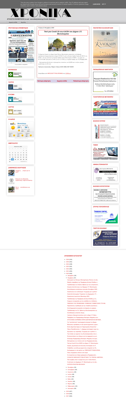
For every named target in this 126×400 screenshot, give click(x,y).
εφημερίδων (25, 64)
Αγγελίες (23, 22)
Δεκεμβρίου (71, 275)
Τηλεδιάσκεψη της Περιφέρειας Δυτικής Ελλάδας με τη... (82, 298)
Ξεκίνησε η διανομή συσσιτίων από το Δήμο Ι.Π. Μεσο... (82, 315)
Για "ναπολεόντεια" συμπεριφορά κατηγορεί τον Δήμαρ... (82, 322)
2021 (67, 271)
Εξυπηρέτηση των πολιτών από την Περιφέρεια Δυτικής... (82, 341)
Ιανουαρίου (71, 388)
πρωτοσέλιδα (18, 64)
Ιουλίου (70, 374)
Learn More (96, 4)
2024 (67, 264)
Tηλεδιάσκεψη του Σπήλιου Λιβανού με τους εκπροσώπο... (83, 284)
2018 (67, 393)
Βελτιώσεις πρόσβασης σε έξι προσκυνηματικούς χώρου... (83, 324)
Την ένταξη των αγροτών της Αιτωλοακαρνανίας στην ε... (82, 334)
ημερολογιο (24, 161)
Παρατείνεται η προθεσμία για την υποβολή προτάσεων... (82, 305)
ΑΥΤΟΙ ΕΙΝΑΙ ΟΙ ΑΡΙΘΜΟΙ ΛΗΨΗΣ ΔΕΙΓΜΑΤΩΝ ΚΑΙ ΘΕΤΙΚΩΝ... (84, 319)
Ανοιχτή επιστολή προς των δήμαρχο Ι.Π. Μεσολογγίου (82, 287)
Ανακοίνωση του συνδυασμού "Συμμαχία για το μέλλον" (82, 291)
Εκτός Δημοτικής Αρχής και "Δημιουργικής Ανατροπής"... (82, 326)
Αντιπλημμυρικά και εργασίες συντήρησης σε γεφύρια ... (82, 308)
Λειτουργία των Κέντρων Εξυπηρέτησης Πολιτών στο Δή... (82, 280)
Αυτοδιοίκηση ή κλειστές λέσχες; (76, 312)
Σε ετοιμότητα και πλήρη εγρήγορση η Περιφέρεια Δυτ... (82, 355)
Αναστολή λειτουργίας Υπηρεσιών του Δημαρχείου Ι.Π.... (82, 294)
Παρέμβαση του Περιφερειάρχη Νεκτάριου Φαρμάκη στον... (83, 317)
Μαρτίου (70, 383)
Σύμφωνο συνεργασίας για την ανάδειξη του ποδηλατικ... (82, 301)
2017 (67, 396)
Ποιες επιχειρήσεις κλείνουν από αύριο (77, 352)
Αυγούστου (71, 372)
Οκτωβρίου (71, 367)
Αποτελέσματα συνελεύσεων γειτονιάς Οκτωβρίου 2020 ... (82, 289)
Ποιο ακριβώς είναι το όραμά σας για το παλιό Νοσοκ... (82, 359)
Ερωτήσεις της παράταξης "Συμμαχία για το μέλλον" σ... (82, 331)
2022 (67, 269)
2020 (67, 273)
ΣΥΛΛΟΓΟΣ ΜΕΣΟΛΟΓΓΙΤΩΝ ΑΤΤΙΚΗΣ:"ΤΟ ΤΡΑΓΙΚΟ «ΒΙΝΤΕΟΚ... (85, 357)
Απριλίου (70, 381)
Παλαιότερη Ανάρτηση (81, 81)
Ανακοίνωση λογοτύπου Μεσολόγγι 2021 (78, 296)
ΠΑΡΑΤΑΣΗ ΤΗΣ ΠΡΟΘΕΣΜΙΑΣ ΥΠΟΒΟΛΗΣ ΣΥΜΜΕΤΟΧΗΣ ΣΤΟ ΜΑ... (86, 303)
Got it (104, 4)
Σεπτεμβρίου (71, 369)
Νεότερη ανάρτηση (43, 81)
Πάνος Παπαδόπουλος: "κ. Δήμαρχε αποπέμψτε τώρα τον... (83, 329)
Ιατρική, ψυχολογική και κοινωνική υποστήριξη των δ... (82, 345)
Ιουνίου (70, 376)
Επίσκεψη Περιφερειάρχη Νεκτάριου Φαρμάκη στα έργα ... (82, 338)
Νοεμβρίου (71, 278)
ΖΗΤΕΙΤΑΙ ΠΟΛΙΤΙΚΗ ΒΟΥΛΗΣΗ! (76, 364)
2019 (67, 391)
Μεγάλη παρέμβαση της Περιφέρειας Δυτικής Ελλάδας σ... (82, 282)
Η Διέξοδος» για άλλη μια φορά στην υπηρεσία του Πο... (82, 348)
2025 (67, 261)
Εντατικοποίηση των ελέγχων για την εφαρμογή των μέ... (82, 336)
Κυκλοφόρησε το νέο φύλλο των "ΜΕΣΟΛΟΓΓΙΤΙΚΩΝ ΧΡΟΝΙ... (84, 350)
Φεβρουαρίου (71, 386)
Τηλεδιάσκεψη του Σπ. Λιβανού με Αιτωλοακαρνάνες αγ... (82, 310)
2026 (67, 259)
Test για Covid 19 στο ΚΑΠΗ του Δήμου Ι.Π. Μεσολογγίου (82, 343)
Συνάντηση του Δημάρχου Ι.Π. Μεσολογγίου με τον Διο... (82, 362)
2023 (67, 266)
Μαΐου (69, 379)
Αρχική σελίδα (13, 22)
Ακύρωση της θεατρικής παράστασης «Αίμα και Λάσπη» (23, 179)
